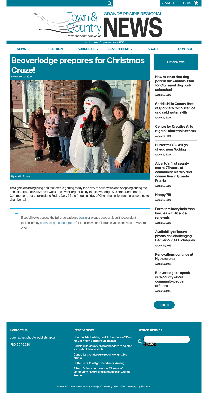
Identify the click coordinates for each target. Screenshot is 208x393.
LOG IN (186, 3)
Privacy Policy (90, 386)
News (21, 49)
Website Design (129, 386)
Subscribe (86, 49)
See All (164, 305)
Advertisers (118, 49)
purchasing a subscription (57, 223)
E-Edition (55, 49)
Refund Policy (105, 386)
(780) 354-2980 (20, 345)
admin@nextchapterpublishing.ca (32, 337)
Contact (185, 49)
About (153, 49)
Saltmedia (146, 386)
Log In (83, 218)
